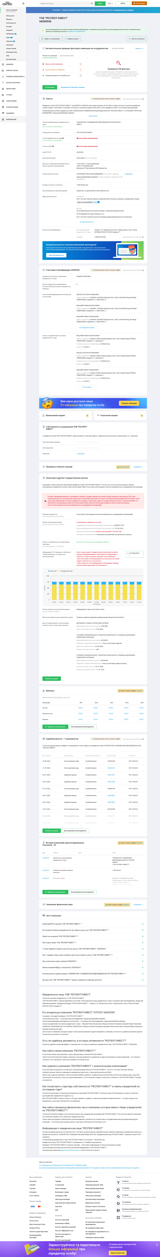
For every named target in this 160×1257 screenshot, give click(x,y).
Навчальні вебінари (62, 1199)
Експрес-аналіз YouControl (95, 1206)
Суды (9, 37)
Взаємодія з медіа (62, 1192)
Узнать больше (129, 403)
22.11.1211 (45, 878)
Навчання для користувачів (65, 1203)
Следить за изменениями (52, 39)
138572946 (111, 782)
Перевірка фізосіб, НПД (94, 1185)
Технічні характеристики (38, 1231)
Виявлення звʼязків (93, 1203)
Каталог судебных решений (65, 1227)
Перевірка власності (93, 1192)
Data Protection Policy (37, 1224)
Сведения (9, 30)
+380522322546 (100, 237)
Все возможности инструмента (82, 727)
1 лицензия (80, 454)
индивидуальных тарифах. (124, 10)
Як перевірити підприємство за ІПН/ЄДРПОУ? (97, 1233)
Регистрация (140, 3)
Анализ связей (11, 48)
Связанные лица (11, 52)
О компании (59, 1185)
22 (95, 311)
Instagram (33, 1192)
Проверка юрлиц (92, 1181)
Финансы (9, 19)
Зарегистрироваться (56, 255)
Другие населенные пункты (71, 1150)
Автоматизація (11, 59)
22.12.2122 (45, 858)
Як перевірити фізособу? (95, 1228)
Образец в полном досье (57, 727)
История (9, 26)
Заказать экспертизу (138, 39)
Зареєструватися (118, 1253)
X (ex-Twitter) (34, 1196)
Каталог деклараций (63, 1240)
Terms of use (34, 1221)
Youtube (32, 1188)
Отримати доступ (124, 467)
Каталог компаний (62, 1220)
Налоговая (9, 45)
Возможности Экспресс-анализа (73, 87)
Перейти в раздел (51, 679)
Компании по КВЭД (62, 1223)
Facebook (32, 1181)
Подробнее (129, 174)
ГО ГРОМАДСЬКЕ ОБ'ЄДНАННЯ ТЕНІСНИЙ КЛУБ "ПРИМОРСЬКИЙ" (63, 1165)
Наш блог (58, 1206)
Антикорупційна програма (35, 1236)
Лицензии (10, 41)
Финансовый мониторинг (95, 1188)
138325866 (111, 795)
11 (105, 322)
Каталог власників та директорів (63, 1235)
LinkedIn (32, 1185)
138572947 (111, 775)
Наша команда (60, 1188)
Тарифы (58, 1181)
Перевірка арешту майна (95, 1237)
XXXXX (80, 708)
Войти (123, 3)
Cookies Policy (34, 1228)
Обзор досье (10, 16)
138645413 (111, 768)
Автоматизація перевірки (95, 1199)
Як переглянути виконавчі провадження (95, 1223)
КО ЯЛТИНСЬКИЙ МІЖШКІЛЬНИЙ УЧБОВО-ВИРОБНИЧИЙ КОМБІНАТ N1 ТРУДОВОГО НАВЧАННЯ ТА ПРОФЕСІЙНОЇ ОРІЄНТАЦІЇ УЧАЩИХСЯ (89, 1168)
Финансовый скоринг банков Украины (96, 1211)
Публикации (11, 34)
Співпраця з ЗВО (61, 1196)
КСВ (56, 1210)
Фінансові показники (93, 1196)
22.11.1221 (45, 870)
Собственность (11, 23)
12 (95, 300)
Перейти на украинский (76, 31)
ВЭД (7, 56)
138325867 (111, 802)
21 (105, 300)
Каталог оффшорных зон (64, 1230)
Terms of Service (35, 1217)
